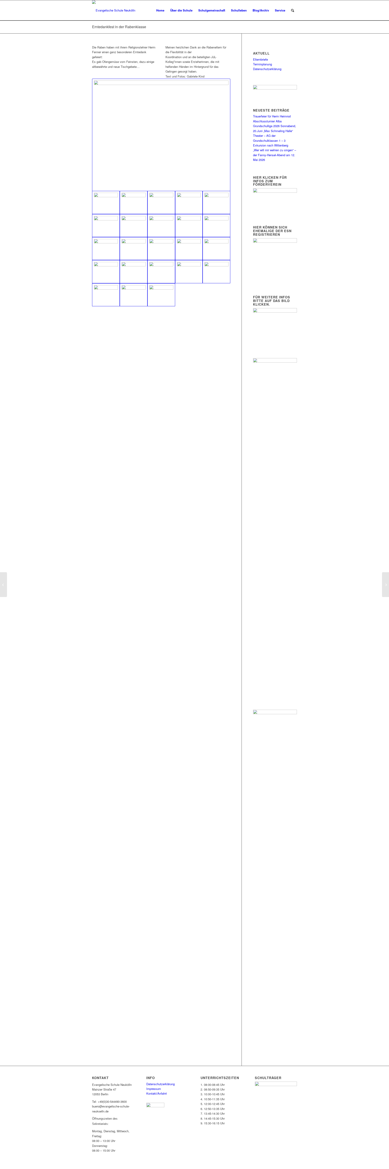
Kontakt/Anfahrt (156, 1093)
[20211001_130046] (161, 135)
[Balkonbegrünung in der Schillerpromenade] (385, 584)
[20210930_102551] (216, 248)
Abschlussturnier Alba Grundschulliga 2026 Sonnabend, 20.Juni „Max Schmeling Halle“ (274, 126)
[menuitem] (160, 10)
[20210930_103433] (106, 271)
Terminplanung (262, 64)
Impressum (153, 1089)
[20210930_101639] (106, 248)
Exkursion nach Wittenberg (270, 145)
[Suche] (292, 10)
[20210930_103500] (161, 271)
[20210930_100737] (189, 225)
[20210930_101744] (133, 248)
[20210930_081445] (189, 202)
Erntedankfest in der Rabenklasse (119, 26)
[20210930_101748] (161, 248)
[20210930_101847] (189, 248)
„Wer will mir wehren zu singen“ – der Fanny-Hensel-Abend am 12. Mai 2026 (274, 155)
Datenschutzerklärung (267, 69)
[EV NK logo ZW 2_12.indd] (113, 10)
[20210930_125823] (133, 294)
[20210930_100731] (161, 225)
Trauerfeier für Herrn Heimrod (272, 116)
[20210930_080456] (133, 202)
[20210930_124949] (106, 294)
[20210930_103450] (133, 271)
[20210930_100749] (216, 225)
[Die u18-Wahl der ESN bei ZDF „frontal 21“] (3, 584)
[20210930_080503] (161, 202)
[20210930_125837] (161, 294)
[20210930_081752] (216, 202)
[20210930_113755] (216, 271)
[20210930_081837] (106, 225)
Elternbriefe (260, 59)
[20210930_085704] (133, 225)
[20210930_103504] (189, 271)
